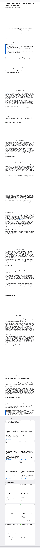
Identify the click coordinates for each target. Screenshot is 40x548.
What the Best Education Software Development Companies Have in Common (26, 535)
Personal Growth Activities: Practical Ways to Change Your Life (12, 431)
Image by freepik (18, 140)
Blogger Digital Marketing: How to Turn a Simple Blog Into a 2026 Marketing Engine (27, 494)
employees (17, 202)
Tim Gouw (19, 90)
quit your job (21, 219)
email (34, 547)
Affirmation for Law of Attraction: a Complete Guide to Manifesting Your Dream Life (12, 494)
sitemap (32, 547)
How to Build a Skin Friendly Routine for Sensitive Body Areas (11, 452)
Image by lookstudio (18, 249)
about (34, 0)
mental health (7, 93)
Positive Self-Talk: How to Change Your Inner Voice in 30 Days (12, 515)
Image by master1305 (18, 193)
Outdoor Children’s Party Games (12, 471)
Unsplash (23, 90)
